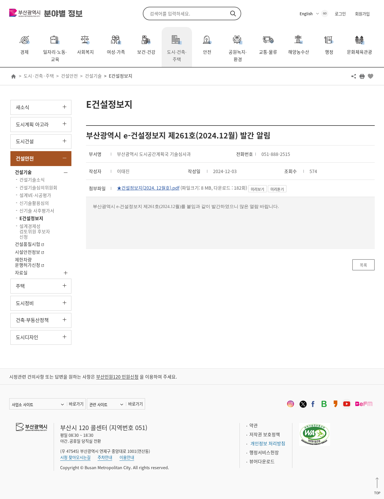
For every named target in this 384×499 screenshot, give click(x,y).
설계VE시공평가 (35, 195)
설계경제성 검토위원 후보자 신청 (34, 231)
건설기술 (93, 75)
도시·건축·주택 (39, 75)
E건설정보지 (120, 75)
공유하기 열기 (353, 76)
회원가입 (362, 14)
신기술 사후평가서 (36, 210)
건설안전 (69, 75)
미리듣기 (277, 189)
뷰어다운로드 (262, 461)
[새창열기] (290, 404)
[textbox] (230, 210)
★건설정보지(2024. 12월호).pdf (148, 187)
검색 (233, 13)
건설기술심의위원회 (38, 187)
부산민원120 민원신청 (117, 376)
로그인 (340, 14)
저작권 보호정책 (264, 434)
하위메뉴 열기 (64, 107)
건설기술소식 (32, 179)
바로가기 (76, 404)
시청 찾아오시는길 (75, 457)
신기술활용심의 (34, 203)
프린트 (362, 76)
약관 (253, 425)
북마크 (370, 76)
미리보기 (257, 189)
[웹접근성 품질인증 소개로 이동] (314, 433)
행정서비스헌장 (264, 452)
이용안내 (126, 457)
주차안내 (105, 457)
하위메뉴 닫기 (64, 158)
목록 (363, 265)
